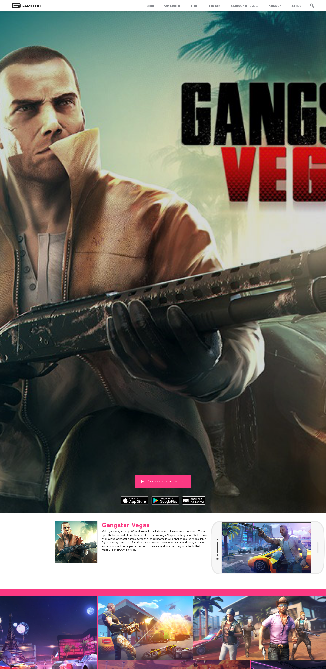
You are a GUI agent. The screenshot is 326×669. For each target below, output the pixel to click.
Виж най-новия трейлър (165, 481)
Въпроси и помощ (244, 6)
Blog (194, 6)
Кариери (274, 6)
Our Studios (172, 6)
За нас (296, 6)
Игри (150, 6)
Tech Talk (213, 6)
